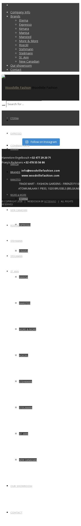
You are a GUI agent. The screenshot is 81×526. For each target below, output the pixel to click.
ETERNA (14, 118)
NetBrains (50, 201)
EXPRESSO (16, 133)
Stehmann (16, 240)
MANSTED (15, 179)
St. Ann (14, 271)
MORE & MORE (18, 194)
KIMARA (14, 148)
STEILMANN (16, 256)
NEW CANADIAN (18, 210)
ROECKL (14, 225)
